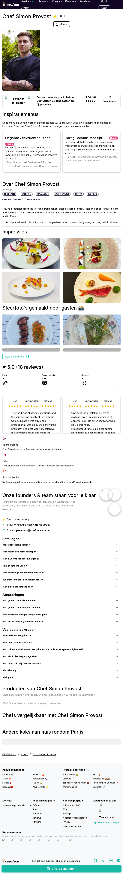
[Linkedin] (111, 861)
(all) (26, 770)
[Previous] (6, 152)
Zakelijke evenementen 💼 (76, 782)
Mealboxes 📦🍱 (101, 778)
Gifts (35, 809)
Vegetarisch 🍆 (40, 778)
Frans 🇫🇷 (6, 782)
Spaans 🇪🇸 (7, 787)
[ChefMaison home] (10, 861)
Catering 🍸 (68, 778)
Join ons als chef (71, 805)
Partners (37, 822)
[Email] (119, 861)
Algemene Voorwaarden (75, 817)
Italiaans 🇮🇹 (7, 774)
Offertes (37, 805)
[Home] (10, 4)
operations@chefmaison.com (16, 805)
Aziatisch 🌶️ (38, 774)
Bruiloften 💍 (99, 787)
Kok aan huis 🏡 (70, 774)
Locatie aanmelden (72, 826)
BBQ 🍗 (96, 774)
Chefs (24, 754)
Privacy (66, 822)
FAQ (65, 809)
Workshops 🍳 (70, 787)
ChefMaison (9, 754)
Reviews (37, 817)
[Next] (117, 152)
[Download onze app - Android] (107, 811)
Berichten (37, 813)
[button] (61, 24)
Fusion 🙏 (37, 782)
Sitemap (67, 813)
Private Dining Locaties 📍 (105, 782)
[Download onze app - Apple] (107, 805)
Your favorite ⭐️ (40, 787)
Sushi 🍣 (6, 778)
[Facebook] (103, 861)
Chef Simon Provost (44, 754)
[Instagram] (95, 861)
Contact (25, 7)
